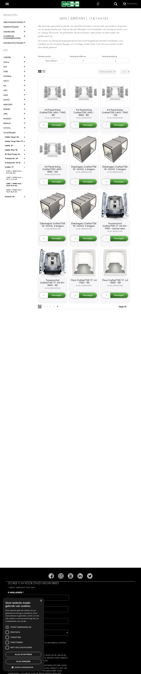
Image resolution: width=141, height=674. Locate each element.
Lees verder (21, 621)
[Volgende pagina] (58, 306)
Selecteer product (44, 56)
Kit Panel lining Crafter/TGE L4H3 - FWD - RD (53, 112)
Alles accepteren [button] (23, 654)
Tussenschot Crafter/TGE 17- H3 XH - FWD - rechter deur (115, 226)
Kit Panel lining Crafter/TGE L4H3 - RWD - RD (84, 112)
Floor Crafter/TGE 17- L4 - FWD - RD (84, 281)
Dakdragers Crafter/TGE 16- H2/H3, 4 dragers (52, 224)
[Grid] (40, 71)
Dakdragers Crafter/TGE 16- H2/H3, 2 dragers (84, 168)
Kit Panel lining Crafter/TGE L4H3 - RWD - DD (53, 169)
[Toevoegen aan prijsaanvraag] (57, 125)
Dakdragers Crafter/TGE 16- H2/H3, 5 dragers (84, 224)
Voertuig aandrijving (109, 56)
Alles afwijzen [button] (23, 661)
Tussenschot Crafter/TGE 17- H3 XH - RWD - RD (52, 283)
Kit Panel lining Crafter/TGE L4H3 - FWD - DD (115, 112)
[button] (23, 667)
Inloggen (132, 4)
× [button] (41, 601)
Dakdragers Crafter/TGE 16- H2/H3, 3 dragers (115, 168)
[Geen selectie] (83, 61)
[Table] (43, 71)
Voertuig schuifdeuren (78, 56)
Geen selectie (50, 61)
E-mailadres (16, 592)
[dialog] (23, 634)
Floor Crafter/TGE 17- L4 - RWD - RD (115, 281)
